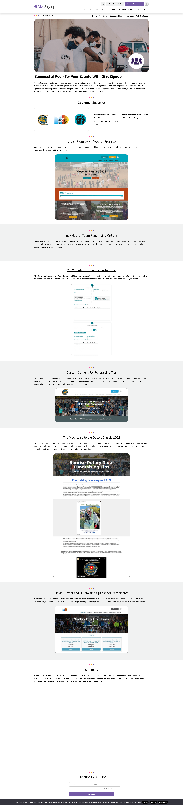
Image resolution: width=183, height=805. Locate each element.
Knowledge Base (125, 10)
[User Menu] (147, 4)
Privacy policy (163, 802)
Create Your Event (134, 4)
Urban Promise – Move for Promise (91, 141)
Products (85, 10)
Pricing (112, 10)
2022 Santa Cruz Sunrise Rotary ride (91, 270)
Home (94, 16)
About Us (141, 10)
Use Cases (99, 10)
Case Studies (103, 16)
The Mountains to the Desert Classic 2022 (91, 437)
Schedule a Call (115, 4)
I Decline (153, 802)
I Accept (145, 802)
